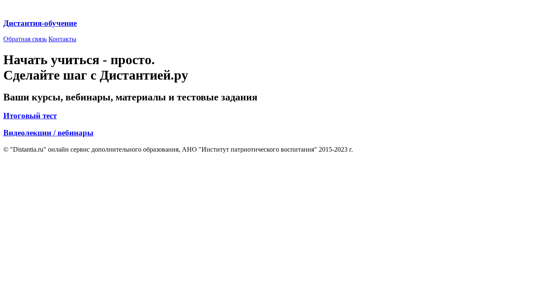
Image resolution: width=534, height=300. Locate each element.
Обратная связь (25, 38)
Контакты (62, 38)
